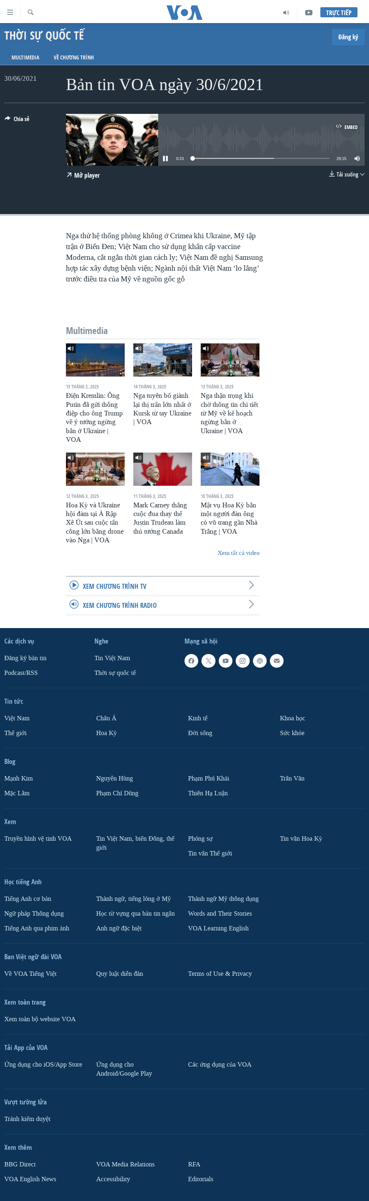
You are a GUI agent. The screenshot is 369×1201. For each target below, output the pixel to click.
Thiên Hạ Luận (208, 793)
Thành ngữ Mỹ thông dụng (223, 899)
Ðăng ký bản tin (25, 658)
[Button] (17, 121)
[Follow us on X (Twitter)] (208, 661)
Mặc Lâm (17, 793)
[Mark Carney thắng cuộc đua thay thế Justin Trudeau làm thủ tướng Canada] (162, 469)
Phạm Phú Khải (208, 778)
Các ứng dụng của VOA (220, 1064)
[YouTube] (308, 12)
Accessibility (113, 1179)
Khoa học (292, 718)
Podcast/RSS (21, 673)
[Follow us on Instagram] (242, 661)
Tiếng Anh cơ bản (27, 899)
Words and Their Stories (220, 913)
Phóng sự (200, 839)
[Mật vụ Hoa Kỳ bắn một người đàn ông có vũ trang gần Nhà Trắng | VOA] (230, 469)
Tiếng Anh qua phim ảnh (36, 928)
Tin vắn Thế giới (210, 853)
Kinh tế (198, 718)
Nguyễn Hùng (114, 778)
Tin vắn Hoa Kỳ (301, 839)
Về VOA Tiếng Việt (30, 973)
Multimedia (25, 57)
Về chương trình (74, 57)
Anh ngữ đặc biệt (119, 928)
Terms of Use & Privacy (220, 973)
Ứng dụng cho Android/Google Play (124, 1068)
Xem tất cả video (238, 553)
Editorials (200, 1179)
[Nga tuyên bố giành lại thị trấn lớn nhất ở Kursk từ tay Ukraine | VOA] (162, 360)
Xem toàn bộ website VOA (40, 1019)
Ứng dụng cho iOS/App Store (43, 1064)
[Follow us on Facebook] (191, 661)
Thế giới (15, 733)
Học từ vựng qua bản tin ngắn (135, 913)
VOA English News (30, 1179)
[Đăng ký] (277, 661)
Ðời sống (200, 733)
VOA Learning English (218, 928)
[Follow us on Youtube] (225, 661)
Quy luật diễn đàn (119, 973)
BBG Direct (20, 1164)
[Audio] (286, 12)
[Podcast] (260, 661)
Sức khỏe (292, 733)
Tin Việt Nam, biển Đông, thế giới (135, 843)
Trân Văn (292, 778)
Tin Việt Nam (112, 658)
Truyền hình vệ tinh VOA (38, 839)
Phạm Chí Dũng (117, 793)
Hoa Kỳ (106, 733)
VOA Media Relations (125, 1164)
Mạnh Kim (18, 778)
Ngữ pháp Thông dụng (34, 913)
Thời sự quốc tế (115, 673)
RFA (194, 1164)
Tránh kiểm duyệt (27, 1119)
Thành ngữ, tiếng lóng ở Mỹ (133, 899)
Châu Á (106, 718)
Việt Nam (17, 718)
